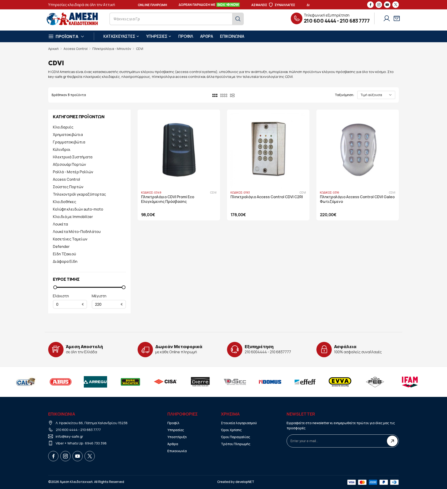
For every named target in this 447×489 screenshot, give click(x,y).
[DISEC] (229, 381)
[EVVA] (334, 381)
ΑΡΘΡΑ (206, 36)
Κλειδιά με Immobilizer (73, 216)
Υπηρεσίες (175, 430)
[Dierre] (195, 381)
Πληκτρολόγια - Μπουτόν (111, 48)
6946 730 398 (96, 443)
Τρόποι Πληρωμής (235, 444)
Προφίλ (173, 423)
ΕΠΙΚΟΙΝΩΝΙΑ (232, 36)
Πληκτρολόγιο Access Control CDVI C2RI (266, 196)
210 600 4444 (320, 21)
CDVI (139, 48)
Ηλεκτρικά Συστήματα (72, 157)
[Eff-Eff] (299, 381)
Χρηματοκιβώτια (68, 134)
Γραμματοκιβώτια (69, 142)
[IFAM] (404, 381)
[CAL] (20, 381)
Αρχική (53, 48)
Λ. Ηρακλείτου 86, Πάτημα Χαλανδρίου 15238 (92, 422)
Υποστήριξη (177, 437)
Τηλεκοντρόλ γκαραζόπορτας (79, 194)
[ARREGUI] (90, 381)
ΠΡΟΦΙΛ (185, 36)
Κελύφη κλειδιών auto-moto (78, 209)
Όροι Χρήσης (231, 430)
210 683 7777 (354, 21)
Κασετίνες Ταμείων (70, 239)
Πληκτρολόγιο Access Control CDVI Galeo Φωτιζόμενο (357, 199)
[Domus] (264, 381)
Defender (61, 246)
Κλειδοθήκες (64, 201)
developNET (244, 481)
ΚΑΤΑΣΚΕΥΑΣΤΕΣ (119, 36)
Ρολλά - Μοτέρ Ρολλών (73, 171)
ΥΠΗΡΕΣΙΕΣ (156, 36)
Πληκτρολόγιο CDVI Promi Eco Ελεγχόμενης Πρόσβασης (167, 199)
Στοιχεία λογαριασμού (239, 423)
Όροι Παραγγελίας (235, 437)
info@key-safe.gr (69, 436)
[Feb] (369, 381)
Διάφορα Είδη (65, 261)
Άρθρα (172, 444)
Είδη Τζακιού (64, 254)
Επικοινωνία (177, 451)
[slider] (55, 287)
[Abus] (55, 381)
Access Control (76, 48)
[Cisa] (160, 381)
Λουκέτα (60, 224)
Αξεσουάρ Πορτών (69, 164)
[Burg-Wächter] (125, 381)
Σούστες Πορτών (68, 186)
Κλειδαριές (63, 127)
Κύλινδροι (62, 149)
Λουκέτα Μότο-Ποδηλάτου (77, 231)
